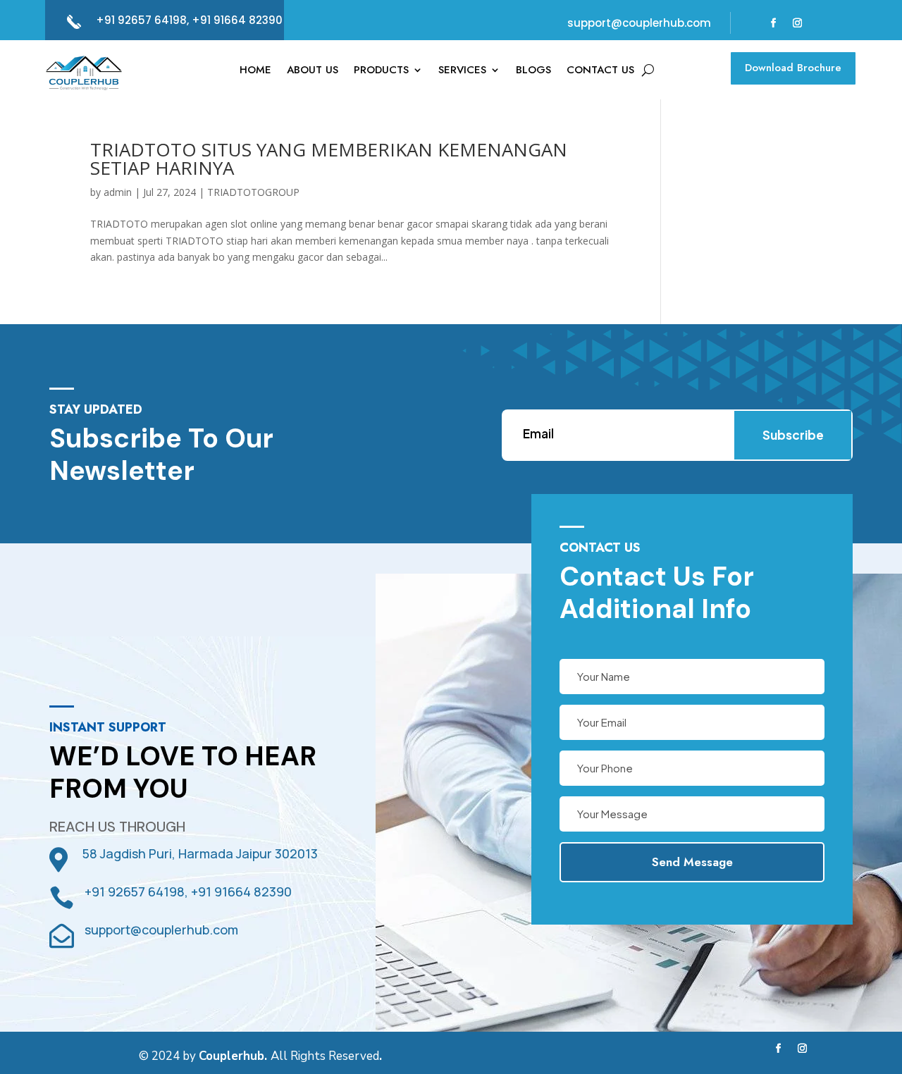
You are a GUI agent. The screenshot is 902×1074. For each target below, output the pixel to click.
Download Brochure (793, 67)
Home (255, 71)
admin (118, 192)
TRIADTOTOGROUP (253, 192)
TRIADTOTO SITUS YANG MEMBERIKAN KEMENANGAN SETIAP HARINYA (328, 158)
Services (462, 71)
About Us (312, 71)
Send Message (692, 861)
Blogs (533, 71)
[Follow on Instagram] (798, 23)
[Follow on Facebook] (774, 23)
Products (381, 71)
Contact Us (600, 71)
